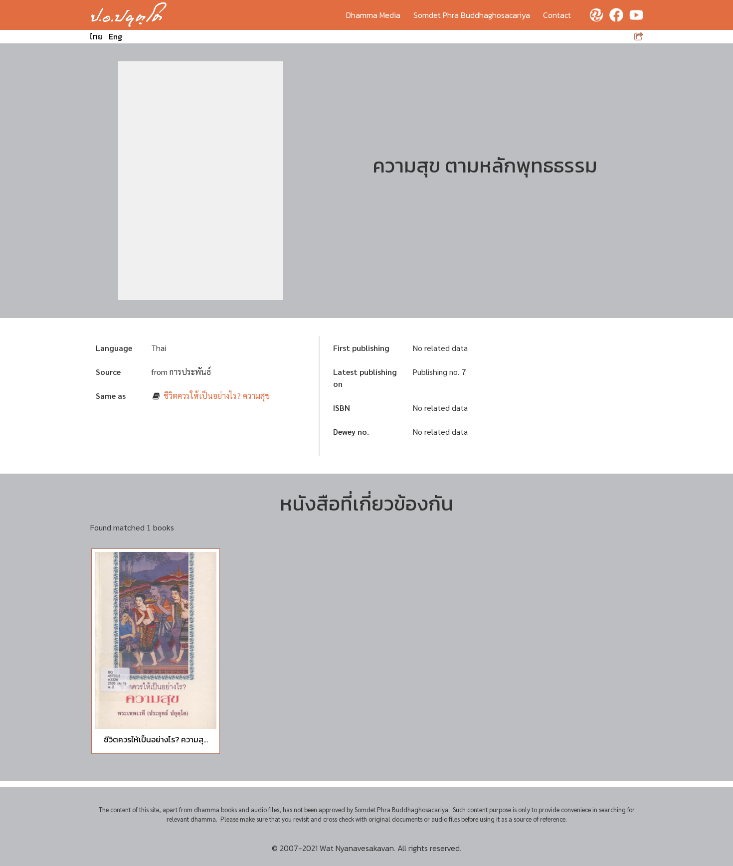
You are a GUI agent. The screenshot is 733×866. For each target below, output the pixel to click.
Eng (115, 36)
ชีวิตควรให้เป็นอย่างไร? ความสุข (217, 395)
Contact (557, 15)
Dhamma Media (373, 15)
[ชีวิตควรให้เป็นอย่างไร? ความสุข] (155, 640)
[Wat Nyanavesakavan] (129, 15)
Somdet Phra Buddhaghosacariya (471, 15)
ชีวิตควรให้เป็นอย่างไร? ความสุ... (156, 739)
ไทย (96, 36)
